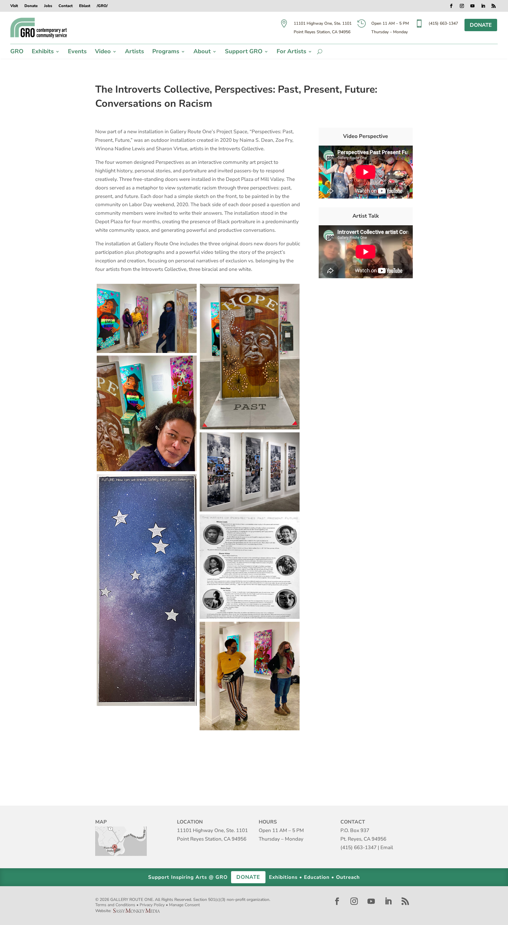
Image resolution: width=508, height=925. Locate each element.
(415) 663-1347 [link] (358, 847)
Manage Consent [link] (184, 905)
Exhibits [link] (43, 52)
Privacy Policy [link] (152, 905)
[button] (451, 6)
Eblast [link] (84, 6)
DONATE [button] (481, 25)
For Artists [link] (291, 52)
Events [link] (77, 52)
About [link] (202, 52)
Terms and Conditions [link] (115, 905)
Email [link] (386, 847)
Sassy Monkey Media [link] (138, 911)
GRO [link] (17, 52)
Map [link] (121, 841)
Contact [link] (66, 6)
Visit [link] (14, 6)
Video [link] (103, 52)
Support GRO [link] (244, 52)
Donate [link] (31, 6)
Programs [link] (165, 52)
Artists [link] (134, 52)
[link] (38, 28)
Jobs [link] (48, 6)
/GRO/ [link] (102, 6)
